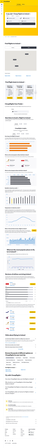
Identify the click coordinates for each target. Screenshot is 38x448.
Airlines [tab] (14, 364)
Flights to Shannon (18, 75)
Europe (8, 36)
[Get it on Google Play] (31, 432)
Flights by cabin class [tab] (16, 362)
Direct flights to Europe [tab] (25, 362)
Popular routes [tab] (8, 362)
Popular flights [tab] (25, 357)
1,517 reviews (12, 324)
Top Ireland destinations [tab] (10, 357)
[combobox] (18, 15)
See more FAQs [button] (20, 349)
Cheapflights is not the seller (10, 419)
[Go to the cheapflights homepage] (7, 1)
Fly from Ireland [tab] (32, 357)
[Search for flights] (1, 5)
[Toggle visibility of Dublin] (19, 269)
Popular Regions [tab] (18, 357)
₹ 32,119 (9, 14)
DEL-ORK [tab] (22, 133)
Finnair (11, 310)
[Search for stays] (1, 7)
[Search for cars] (1, 9)
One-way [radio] (13, 47)
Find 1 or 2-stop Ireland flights (10, 342)
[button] (2, 1)
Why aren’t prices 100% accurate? (11, 423)
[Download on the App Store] (31, 434)
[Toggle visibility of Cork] (22, 269)
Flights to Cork (28, 75)
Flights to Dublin (7, 75)
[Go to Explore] (1, 11)
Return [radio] (29, 47)
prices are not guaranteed (25, 416)
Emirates (11, 282)
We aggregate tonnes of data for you (12, 421)
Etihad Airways (12, 321)
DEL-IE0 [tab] (14, 133)
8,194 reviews (12, 330)
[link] (10, 98)
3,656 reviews (12, 285)
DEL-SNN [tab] (27, 133)
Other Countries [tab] (8, 364)
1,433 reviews (12, 313)
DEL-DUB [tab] (18, 133)
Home (5, 36)
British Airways (12, 327)
